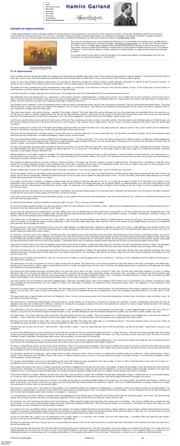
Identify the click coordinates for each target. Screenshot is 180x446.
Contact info (89, 438)
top (143, 438)
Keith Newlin (26, 438)
